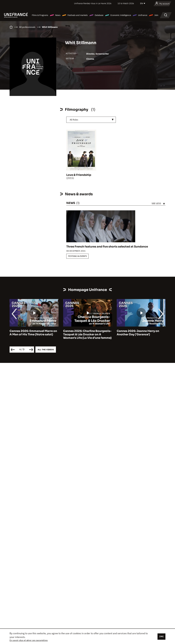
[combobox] (91, 120)
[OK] (161, 636)
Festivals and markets (78, 15)
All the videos (46, 349)
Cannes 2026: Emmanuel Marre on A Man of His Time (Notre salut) (33, 332)
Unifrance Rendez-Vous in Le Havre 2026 (92, 3)
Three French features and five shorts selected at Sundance (107, 246)
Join (156, 15)
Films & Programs (40, 15)
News (57, 15)
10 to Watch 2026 (126, 3)
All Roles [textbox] (74, 119)
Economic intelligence (120, 15)
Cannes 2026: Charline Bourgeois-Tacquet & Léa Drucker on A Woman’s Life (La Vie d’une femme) (87, 334)
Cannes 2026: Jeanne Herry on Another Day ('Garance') (138, 332)
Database (99, 15)
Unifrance (142, 15)
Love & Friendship (78, 175)
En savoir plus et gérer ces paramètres (29, 640)
